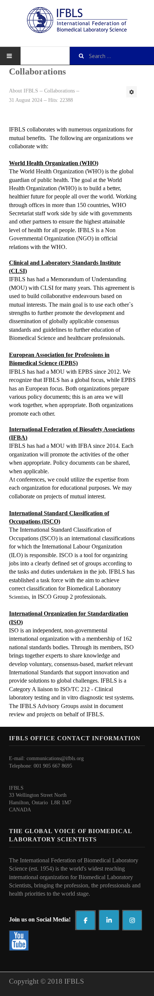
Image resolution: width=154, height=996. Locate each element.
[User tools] (131, 91)
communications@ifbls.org (55, 758)
